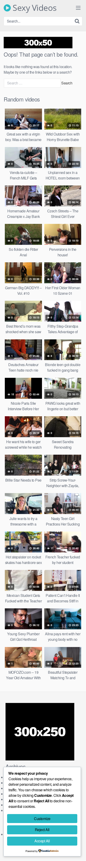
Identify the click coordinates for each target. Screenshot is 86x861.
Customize (42, 818)
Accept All (42, 841)
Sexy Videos (34, 8)
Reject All (42, 829)
